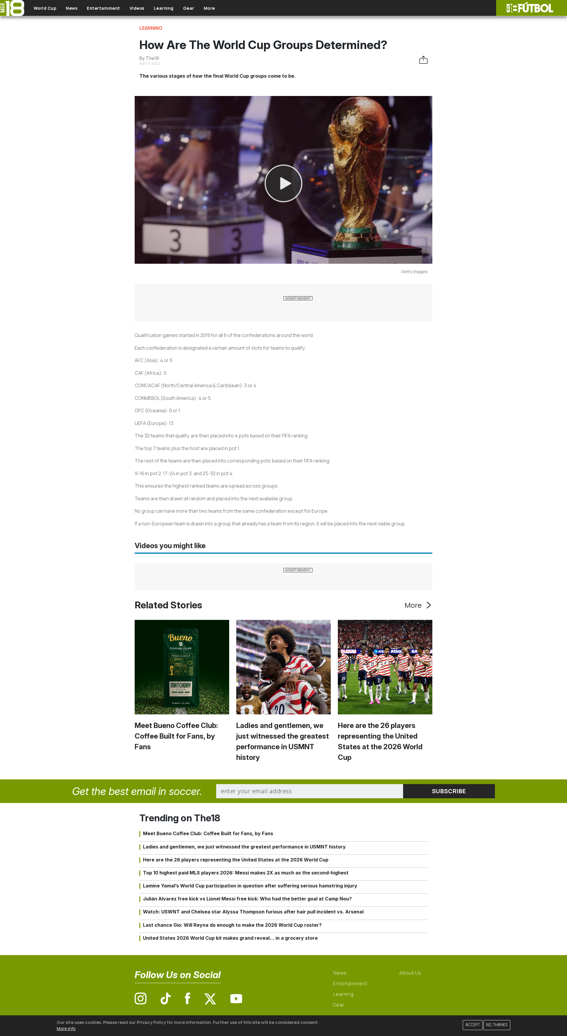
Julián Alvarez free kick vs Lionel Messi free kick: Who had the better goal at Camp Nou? (247, 899)
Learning (164, 8)
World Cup (45, 8)
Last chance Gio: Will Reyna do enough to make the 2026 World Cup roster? (232, 925)
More (209, 8)
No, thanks (497, 1024)
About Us (410, 973)
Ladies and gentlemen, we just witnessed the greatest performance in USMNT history (244, 847)
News (71, 8)
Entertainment (103, 8)
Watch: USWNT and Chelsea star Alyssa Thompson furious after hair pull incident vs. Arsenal (253, 912)
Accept (472, 1024)
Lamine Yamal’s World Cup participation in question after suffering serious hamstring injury (250, 886)
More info (66, 1028)
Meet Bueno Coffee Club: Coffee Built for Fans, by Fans (176, 736)
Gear (188, 8)
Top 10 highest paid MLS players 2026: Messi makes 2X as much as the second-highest (245, 873)
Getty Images (414, 271)
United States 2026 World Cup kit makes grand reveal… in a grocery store (230, 938)
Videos (137, 8)
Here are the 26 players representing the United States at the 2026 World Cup (235, 860)
